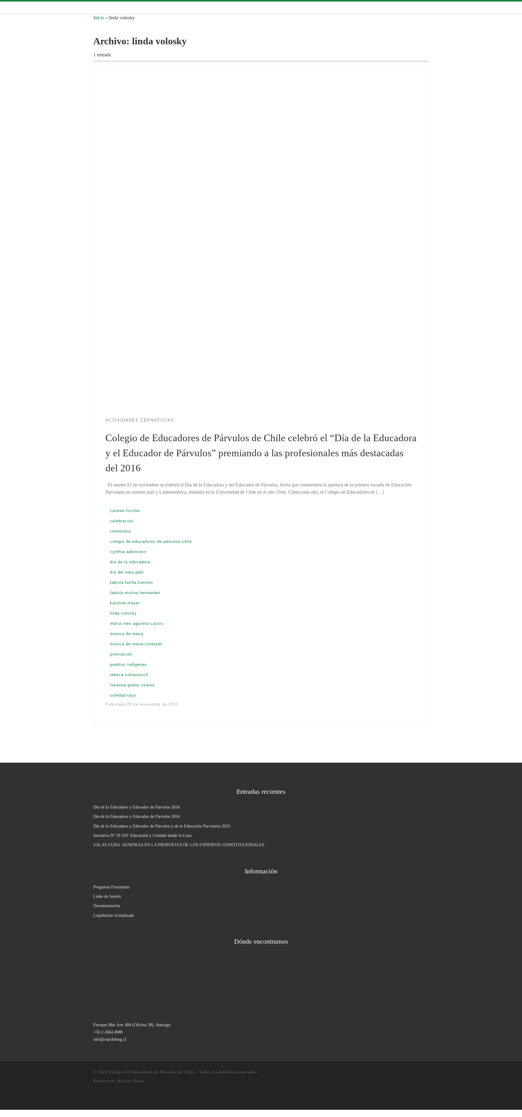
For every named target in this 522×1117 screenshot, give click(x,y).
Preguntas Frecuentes (111, 886)
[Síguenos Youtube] (121, 7)
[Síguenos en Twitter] (112, 7)
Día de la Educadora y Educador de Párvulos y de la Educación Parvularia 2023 (161, 826)
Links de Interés (107, 896)
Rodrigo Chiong (131, 1081)
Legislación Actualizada (113, 915)
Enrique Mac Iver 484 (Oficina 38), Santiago (132, 1024)
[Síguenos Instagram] (95, 7)
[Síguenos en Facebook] (104, 7)
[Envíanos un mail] (130, 7)
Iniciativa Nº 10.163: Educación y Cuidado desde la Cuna (142, 835)
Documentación (106, 905)
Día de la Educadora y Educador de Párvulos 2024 (136, 807)
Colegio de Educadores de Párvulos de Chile (151, 1072)
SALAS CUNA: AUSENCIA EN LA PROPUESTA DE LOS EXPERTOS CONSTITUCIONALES (178, 844)
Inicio (98, 17)
